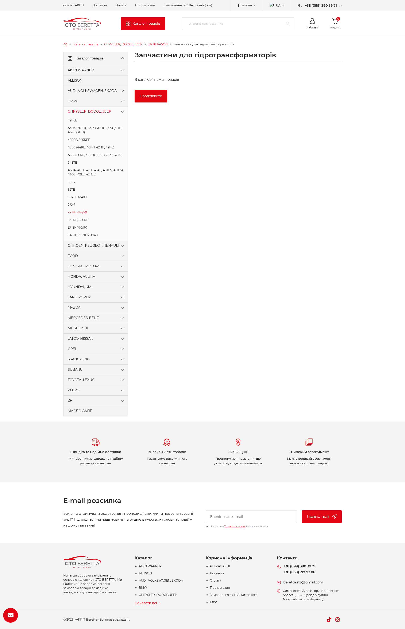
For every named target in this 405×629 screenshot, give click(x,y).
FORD (73, 256)
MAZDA (74, 308)
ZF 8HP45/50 (157, 44)
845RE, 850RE (78, 220)
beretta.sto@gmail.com (303, 582)
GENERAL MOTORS (84, 266)
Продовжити (151, 96)
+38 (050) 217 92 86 (299, 572)
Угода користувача (235, 526)
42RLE (72, 120)
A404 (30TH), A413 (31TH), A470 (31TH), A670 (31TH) (95, 130)
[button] (312, 24)
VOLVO (74, 390)
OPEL (72, 349)
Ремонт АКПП (73, 5)
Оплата (121, 5)
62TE (71, 189)
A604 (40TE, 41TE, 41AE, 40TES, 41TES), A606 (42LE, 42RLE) (96, 172)
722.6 (71, 205)
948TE (72, 162)
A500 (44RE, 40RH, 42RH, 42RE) (91, 147)
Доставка (100, 5)
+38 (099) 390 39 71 (299, 566)
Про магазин (145, 5)
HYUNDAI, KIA (79, 287)
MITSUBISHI (78, 328)
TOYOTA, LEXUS (81, 380)
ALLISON (75, 80)
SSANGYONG (79, 359)
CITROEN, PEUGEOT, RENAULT (94, 246)
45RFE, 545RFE (79, 140)
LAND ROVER (79, 297)
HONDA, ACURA (81, 277)
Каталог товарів (85, 44)
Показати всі (146, 603)
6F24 (71, 182)
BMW (72, 101)
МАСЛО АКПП (80, 411)
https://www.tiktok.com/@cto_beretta (329, 619)
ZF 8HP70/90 (77, 227)
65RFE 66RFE (78, 197)
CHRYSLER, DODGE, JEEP (123, 44)
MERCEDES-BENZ (83, 318)
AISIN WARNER (81, 70)
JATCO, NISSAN (80, 339)
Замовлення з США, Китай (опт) (187, 5)
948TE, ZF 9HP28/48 (83, 235)
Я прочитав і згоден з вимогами (240, 526)
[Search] (288, 23)
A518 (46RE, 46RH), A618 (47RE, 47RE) (95, 155)
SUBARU (75, 370)
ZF (70, 401)
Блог (213, 602)
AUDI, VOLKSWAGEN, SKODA (92, 91)
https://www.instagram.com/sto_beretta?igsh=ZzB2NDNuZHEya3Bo (337, 619)
